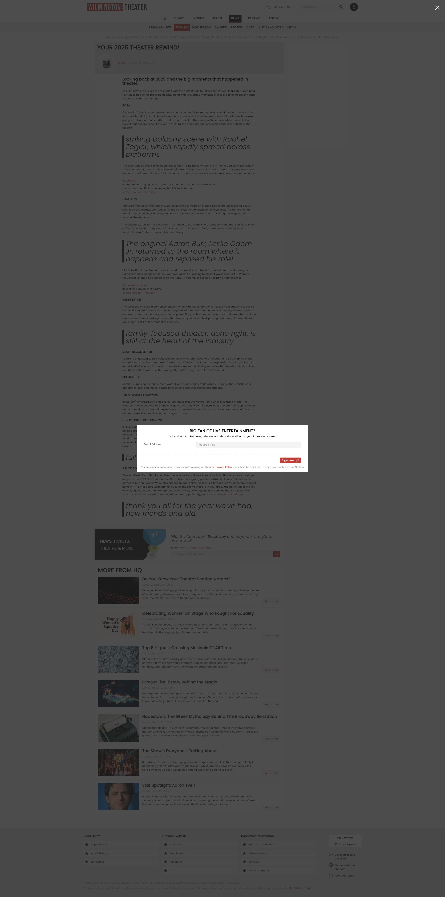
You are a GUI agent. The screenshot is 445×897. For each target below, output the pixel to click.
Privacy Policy (224, 467)
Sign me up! (290, 460)
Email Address (152, 444)
